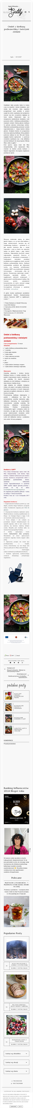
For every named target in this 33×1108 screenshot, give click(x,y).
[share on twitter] (14, 662)
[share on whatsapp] (22, 662)
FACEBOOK (17, 1081)
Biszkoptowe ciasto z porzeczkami (19, 1040)
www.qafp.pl (14, 289)
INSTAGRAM (18, 1083)
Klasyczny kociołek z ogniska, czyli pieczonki (19, 964)
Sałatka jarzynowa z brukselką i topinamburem (17, 676)
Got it (20, 1106)
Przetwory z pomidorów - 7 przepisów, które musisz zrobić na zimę (16, 885)
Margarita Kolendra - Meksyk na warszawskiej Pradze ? (16, 670)
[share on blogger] (19, 662)
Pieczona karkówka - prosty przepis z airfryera (19, 1005)
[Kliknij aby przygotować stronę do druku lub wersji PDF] (12, 656)
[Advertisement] (16, 45)
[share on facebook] (10, 662)
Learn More (13, 1106)
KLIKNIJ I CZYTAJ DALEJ (19, 968)
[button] (27, 8)
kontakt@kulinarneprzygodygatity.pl (14, 489)
